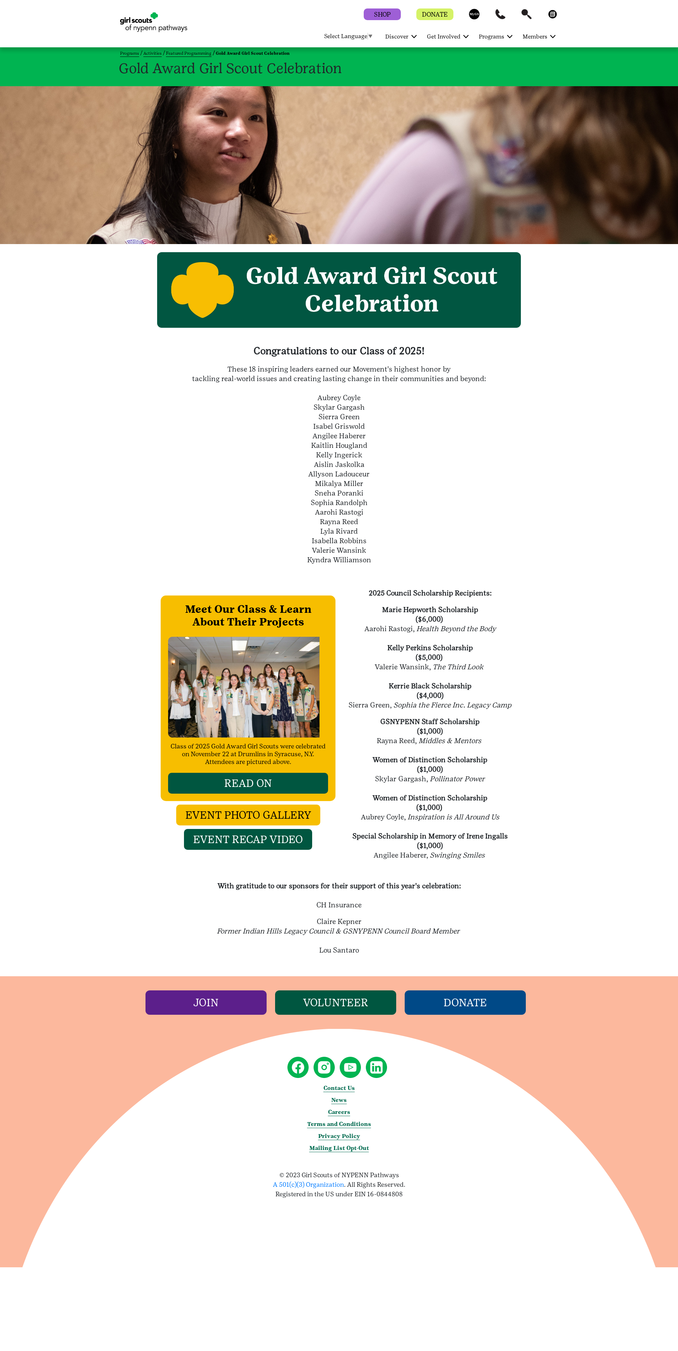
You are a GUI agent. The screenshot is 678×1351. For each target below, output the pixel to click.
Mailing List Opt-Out (339, 1148)
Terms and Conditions (339, 1124)
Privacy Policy (339, 1136)
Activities (152, 53)
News (339, 1100)
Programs (129, 53)
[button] (474, 17)
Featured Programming (189, 53)
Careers (339, 1112)
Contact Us (339, 1088)
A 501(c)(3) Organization (308, 1184)
